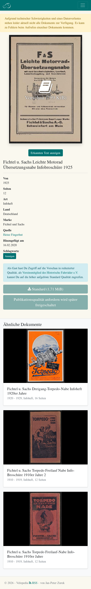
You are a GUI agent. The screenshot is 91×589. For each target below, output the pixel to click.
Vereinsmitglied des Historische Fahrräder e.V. (50, 272)
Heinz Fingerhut (13, 235)
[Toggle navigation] (83, 5)
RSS (34, 583)
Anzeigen (9, 256)
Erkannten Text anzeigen (45, 153)
